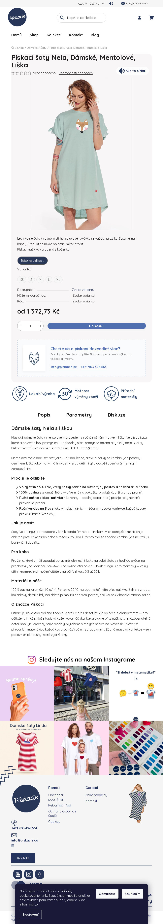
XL (58, 280)
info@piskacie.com (24, 842)
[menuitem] (16, 35)
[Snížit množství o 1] (20, 326)
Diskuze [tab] (116, 415)
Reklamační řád (59, 805)
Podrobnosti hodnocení (76, 73)
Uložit (24, 337)
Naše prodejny (96, 795)
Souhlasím (132, 894)
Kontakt (23, 858)
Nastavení (31, 914)
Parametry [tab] (79, 415)
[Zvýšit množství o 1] (40, 326)
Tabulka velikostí (32, 260)
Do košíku (96, 326)
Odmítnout (107, 894)
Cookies (54, 822)
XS (22, 280)
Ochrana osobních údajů (62, 813)
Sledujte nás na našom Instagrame (87, 659)
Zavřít (38, 337)
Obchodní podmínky (55, 797)
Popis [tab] (44, 415)
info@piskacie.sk (63, 367)
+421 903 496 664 (94, 367)
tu (36, 904)
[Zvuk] (111, 3)
